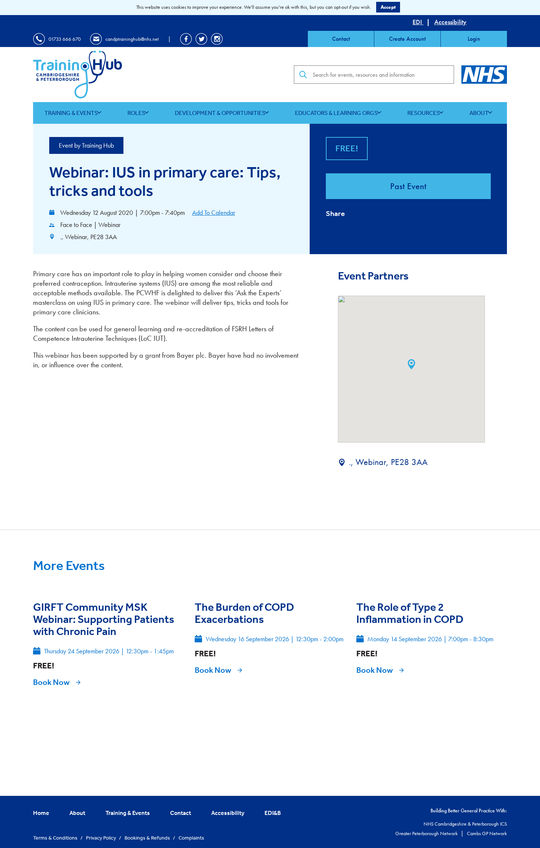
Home (41, 812)
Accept (388, 7)
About (479, 112)
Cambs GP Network (487, 833)
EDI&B (272, 812)
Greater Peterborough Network (427, 833)
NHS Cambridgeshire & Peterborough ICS (465, 823)
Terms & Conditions (56, 837)
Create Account (407, 39)
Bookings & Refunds (148, 837)
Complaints (191, 837)
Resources (423, 112)
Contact (341, 39)
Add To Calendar (213, 212)
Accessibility (450, 22)
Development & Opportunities (220, 112)
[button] (411, 364)
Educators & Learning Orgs (336, 112)
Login (474, 39)
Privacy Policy (101, 837)
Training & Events (71, 112)
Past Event (408, 186)
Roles (136, 112)
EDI (418, 22)
